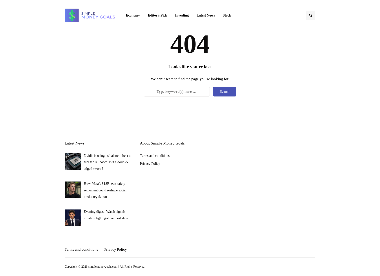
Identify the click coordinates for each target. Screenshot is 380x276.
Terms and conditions (155, 155)
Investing (182, 15)
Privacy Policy (150, 163)
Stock (227, 15)
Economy (133, 15)
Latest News (206, 15)
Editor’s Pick (157, 15)
